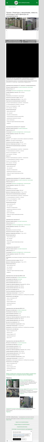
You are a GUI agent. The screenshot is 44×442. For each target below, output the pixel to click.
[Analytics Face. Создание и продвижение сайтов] (7, 441)
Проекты (14, 6)
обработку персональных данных (27, 418)
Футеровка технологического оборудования (22, 429)
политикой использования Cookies (18, 434)
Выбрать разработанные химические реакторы (16, 373)
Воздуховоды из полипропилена (22, 424)
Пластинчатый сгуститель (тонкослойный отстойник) (16, 408)
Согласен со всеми (17, 439)
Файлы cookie (8, 419)
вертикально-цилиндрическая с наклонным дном (21, 90)
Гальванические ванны (22, 426)
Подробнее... (22, 385)
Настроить (24, 439)
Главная (10, 6)
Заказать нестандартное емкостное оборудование (22, 374)
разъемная (20, 279)
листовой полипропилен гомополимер (25, 87)
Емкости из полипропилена (22, 422)
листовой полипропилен (22, 128)
